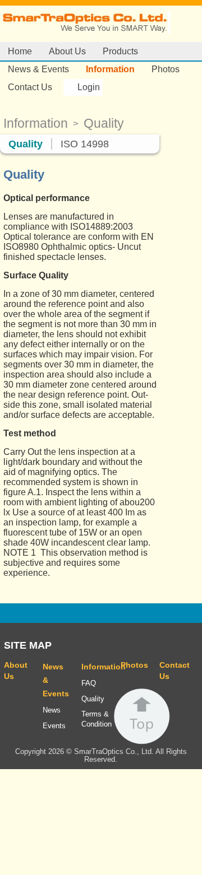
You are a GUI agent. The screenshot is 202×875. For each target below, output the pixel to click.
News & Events (38, 69)
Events (54, 726)
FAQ (88, 683)
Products (120, 51)
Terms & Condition (95, 719)
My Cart (125, 87)
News (52, 710)
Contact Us (30, 87)
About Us (67, 51)
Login (88, 87)
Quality (25, 144)
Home (20, 51)
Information (110, 69)
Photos (166, 69)
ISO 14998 (85, 144)
